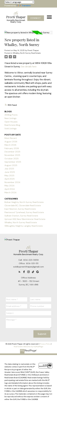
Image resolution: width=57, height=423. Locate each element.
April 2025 (10, 178)
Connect (35, 18)
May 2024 (9, 185)
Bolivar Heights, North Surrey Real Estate (24, 202)
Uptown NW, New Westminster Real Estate (25, 219)
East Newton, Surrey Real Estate (20, 209)
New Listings (10, 118)
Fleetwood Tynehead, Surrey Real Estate (24, 212)
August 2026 (11, 141)
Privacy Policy (45, 344)
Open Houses (11, 121)
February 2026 (12, 148)
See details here (28, 66)
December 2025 (12, 151)
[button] (35, 18)
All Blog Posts (11, 114)
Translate (26, 5)
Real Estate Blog (12, 125)
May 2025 (9, 175)
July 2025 (9, 168)
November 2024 (12, 182)
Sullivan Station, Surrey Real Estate (21, 215)
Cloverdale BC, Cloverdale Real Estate (23, 205)
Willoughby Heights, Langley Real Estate (24, 225)
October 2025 (12, 158)
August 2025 (11, 165)
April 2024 (10, 189)
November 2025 (12, 155)
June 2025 (10, 172)
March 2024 (10, 192)
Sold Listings (11, 128)
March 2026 (10, 145)
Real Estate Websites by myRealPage (28, 346)
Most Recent (11, 138)
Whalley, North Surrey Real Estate (27, 53)
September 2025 (13, 161)
